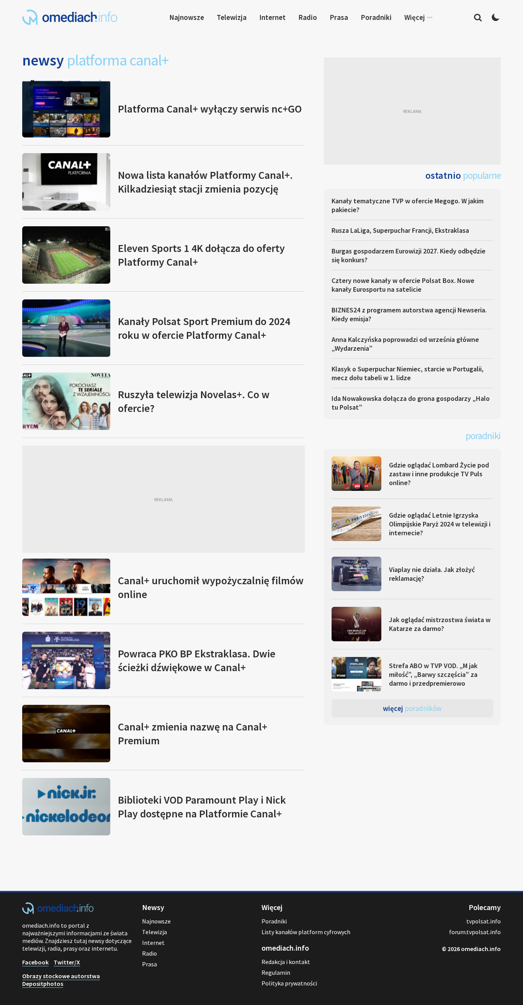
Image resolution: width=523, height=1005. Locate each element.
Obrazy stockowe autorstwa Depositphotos (61, 979)
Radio (307, 17)
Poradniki (376, 17)
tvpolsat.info (483, 921)
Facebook (35, 962)
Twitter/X (67, 962)
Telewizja (232, 17)
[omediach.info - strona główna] (69, 17)
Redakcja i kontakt (286, 962)
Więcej (412, 708)
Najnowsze (186, 17)
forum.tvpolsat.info (475, 932)
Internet (272, 17)
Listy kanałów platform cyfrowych (306, 932)
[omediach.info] (57, 911)
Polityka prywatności (289, 983)
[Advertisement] (163, 499)
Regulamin (276, 972)
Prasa (339, 17)
